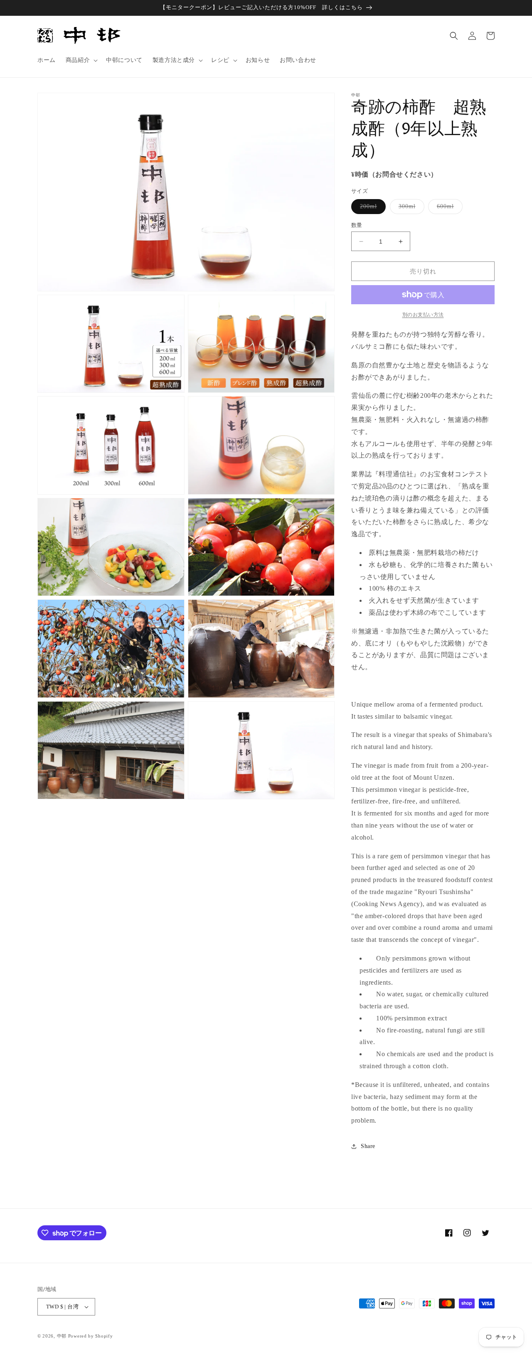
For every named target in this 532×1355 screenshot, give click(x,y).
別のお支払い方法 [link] (423, 315)
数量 (356, 225)
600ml (448, 208)
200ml (371, 208)
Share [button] (368, 1146)
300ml (410, 208)
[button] (81, 60)
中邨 (61, 1335)
